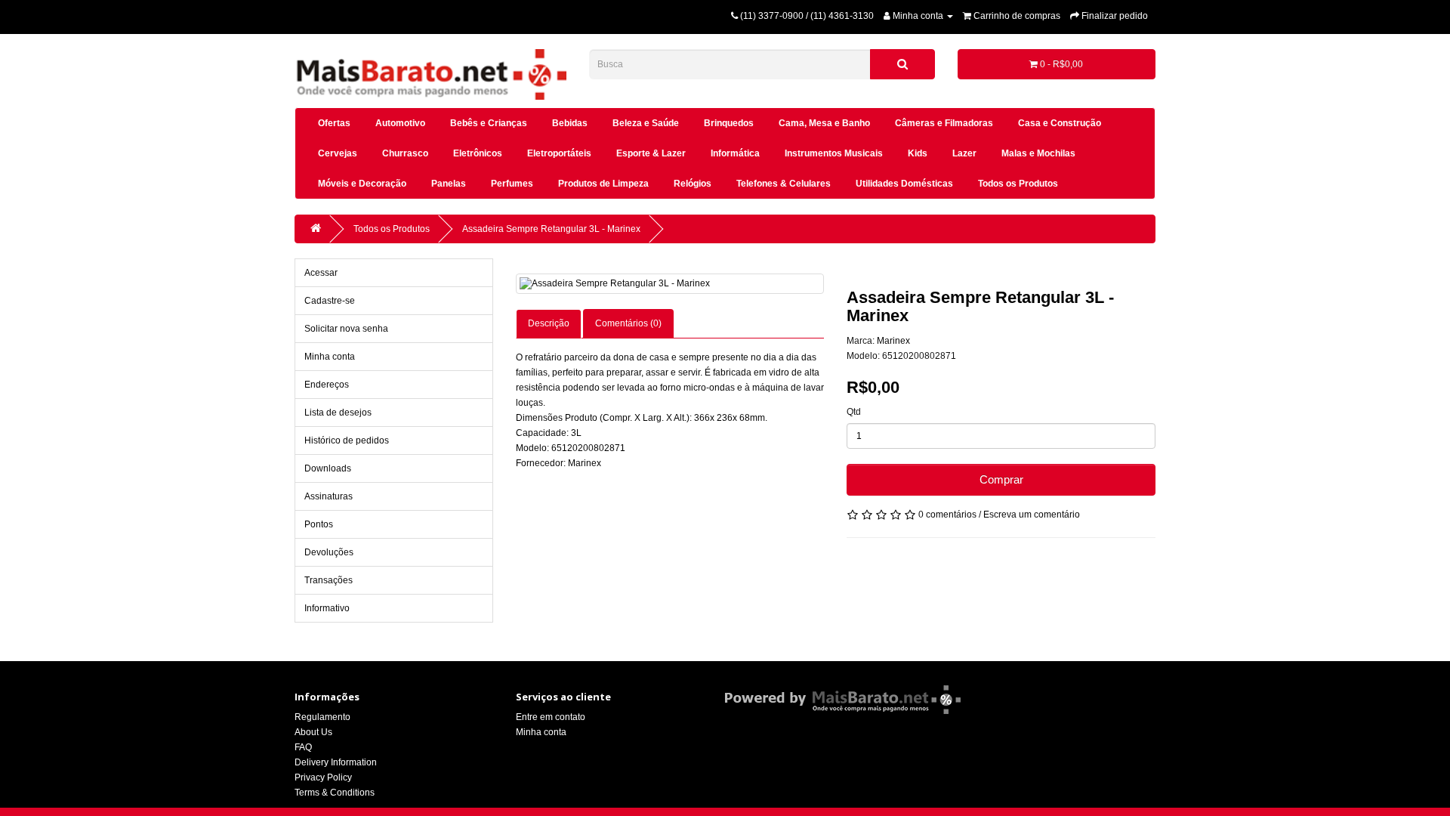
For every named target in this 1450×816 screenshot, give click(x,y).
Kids (917, 153)
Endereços (326, 384)
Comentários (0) (628, 323)
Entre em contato (550, 717)
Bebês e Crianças (488, 123)
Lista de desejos (338, 412)
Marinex (893, 340)
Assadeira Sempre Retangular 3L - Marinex (551, 229)
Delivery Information (336, 762)
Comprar (1001, 479)
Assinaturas (328, 496)
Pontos (318, 524)
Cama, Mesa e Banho (824, 123)
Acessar (321, 272)
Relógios (692, 183)
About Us (313, 732)
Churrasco (405, 153)
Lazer (964, 153)
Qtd (854, 411)
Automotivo (400, 123)
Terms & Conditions (335, 792)
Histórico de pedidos (346, 440)
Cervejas (337, 153)
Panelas (448, 183)
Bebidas (570, 123)
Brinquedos (729, 123)
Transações (328, 580)
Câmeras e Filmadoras (944, 123)
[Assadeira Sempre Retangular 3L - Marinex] (670, 284)
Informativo (327, 608)
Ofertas (334, 123)
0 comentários (947, 514)
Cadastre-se (329, 300)
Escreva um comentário (1031, 514)
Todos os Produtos (1018, 183)
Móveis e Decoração (362, 183)
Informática (735, 153)
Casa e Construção (1059, 123)
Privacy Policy (323, 777)
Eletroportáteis (559, 153)
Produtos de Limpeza (603, 183)
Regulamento (322, 717)
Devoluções (328, 552)
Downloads (327, 468)
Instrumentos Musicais (834, 153)
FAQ (303, 747)
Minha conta (329, 356)
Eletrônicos (477, 153)
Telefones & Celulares (783, 183)
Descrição (548, 323)
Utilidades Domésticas (904, 183)
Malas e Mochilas (1038, 153)
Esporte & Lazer (651, 153)
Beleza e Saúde (645, 123)
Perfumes (512, 183)
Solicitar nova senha (346, 328)
